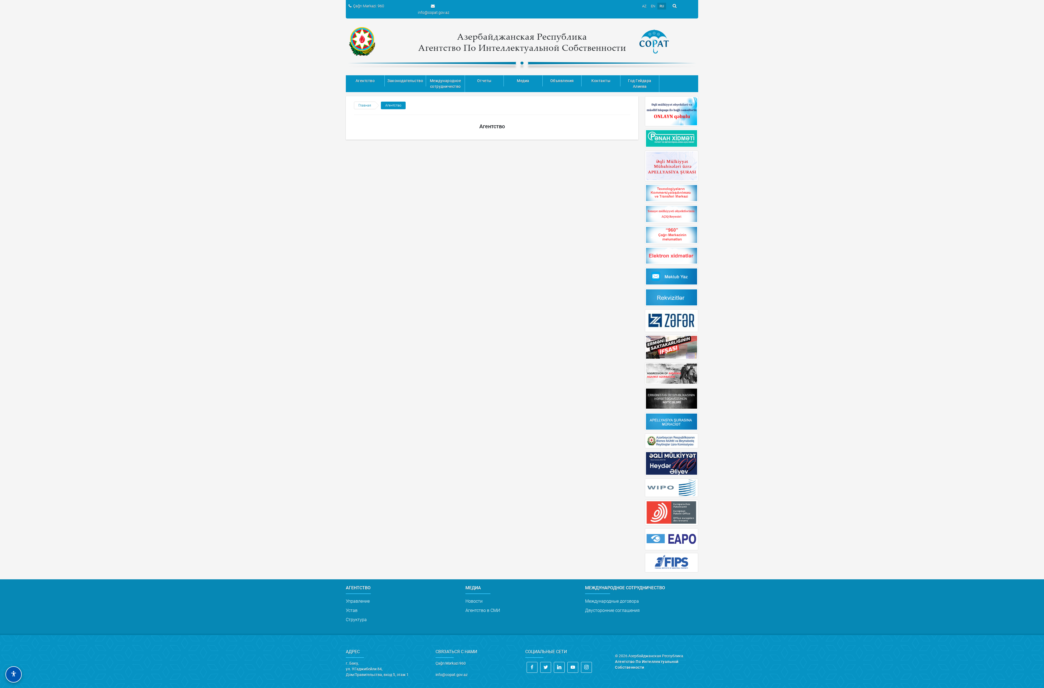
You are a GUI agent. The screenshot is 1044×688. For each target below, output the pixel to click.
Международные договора (612, 601)
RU (662, 6)
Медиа (523, 81)
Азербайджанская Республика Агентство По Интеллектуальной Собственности (522, 42)
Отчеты (484, 81)
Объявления (562, 81)
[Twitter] (545, 667)
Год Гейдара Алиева (639, 84)
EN (653, 6)
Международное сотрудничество (445, 84)
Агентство (365, 81)
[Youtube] (572, 667)
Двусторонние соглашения (612, 610)
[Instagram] (586, 667)
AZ (644, 6)
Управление (358, 601)
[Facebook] (532, 667)
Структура (356, 619)
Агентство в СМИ (482, 610)
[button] (13, 674)
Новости (474, 601)
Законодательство (405, 81)
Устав (352, 610)
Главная (364, 105)
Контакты (600, 81)
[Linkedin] (559, 667)
